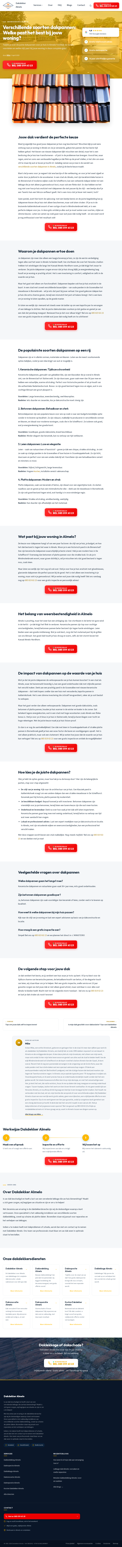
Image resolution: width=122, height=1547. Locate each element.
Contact (81, 5)
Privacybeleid (70, 1543)
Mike (8, 55)
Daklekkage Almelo (11, 1471)
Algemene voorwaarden (85, 1543)
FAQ (60, 5)
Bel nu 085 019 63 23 (16, 1516)
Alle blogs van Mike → (34, 1114)
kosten (37, 471)
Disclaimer (106, 1543)
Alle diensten (9, 1494)
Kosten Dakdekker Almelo (14, 1488)
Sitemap (115, 1543)
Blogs (69, 5)
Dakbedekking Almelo (18, 22)
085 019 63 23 (98, 313)
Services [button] (37, 5)
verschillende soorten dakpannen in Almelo (37, 166)
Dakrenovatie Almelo (12, 1477)
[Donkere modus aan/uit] (90, 5)
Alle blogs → (58, 1487)
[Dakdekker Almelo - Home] (8, 5)
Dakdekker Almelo (21, 5)
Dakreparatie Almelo (12, 1483)
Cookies (98, 1543)
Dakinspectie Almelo (12, 1465)
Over (50, 5)
